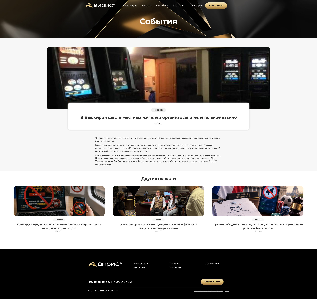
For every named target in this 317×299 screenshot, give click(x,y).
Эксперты (197, 5)
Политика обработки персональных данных (211, 291)
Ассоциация (129, 5)
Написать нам (212, 282)
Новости (146, 5)
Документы (212, 263)
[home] (100, 5)
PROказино (179, 5)
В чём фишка (216, 5)
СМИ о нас (162, 5)
